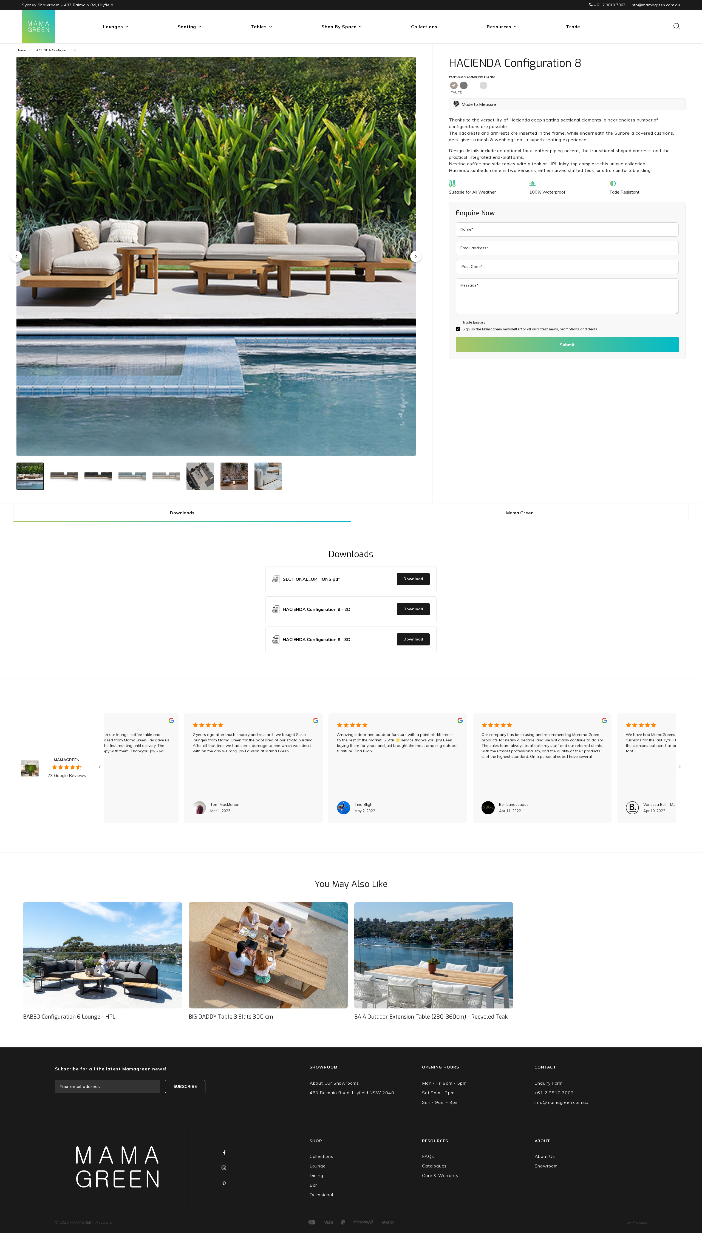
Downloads (182, 512)
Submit (567, 344)
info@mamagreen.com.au (655, 4)
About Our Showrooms (334, 1083)
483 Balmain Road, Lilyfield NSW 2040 (352, 1092)
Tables (259, 26)
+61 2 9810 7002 (609, 4)
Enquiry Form (548, 1083)
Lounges (113, 26)
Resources (499, 26)
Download (413, 578)
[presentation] (16, 256)
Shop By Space (338, 26)
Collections (424, 26)
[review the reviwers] (114, 721)
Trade (573, 26)
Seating (187, 26)
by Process (637, 1222)
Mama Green (520, 512)
